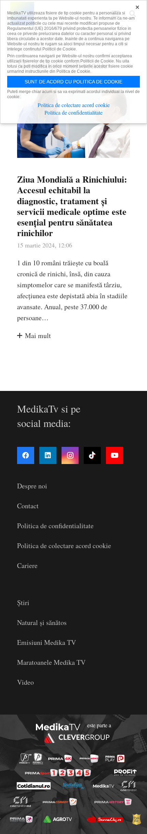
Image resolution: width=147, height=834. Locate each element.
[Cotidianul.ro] (33, 785)
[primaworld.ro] (21, 819)
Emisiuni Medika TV (46, 642)
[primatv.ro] (25, 759)
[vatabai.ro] (136, 819)
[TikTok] (92, 455)
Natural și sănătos (42, 622)
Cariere (27, 565)
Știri (23, 602)
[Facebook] (25, 455)
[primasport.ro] (58, 772)
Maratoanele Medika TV (51, 662)
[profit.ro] (125, 772)
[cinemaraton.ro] (128, 786)
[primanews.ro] (89, 758)
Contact (28, 505)
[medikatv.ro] (103, 786)
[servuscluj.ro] (105, 819)
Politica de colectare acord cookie (64, 545)
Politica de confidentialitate (55, 525)
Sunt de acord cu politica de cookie (73, 81)
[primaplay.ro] (115, 758)
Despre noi (32, 485)
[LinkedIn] (47, 455)
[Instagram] (70, 455)
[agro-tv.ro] (58, 819)
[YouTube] (114, 455)
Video (25, 682)
